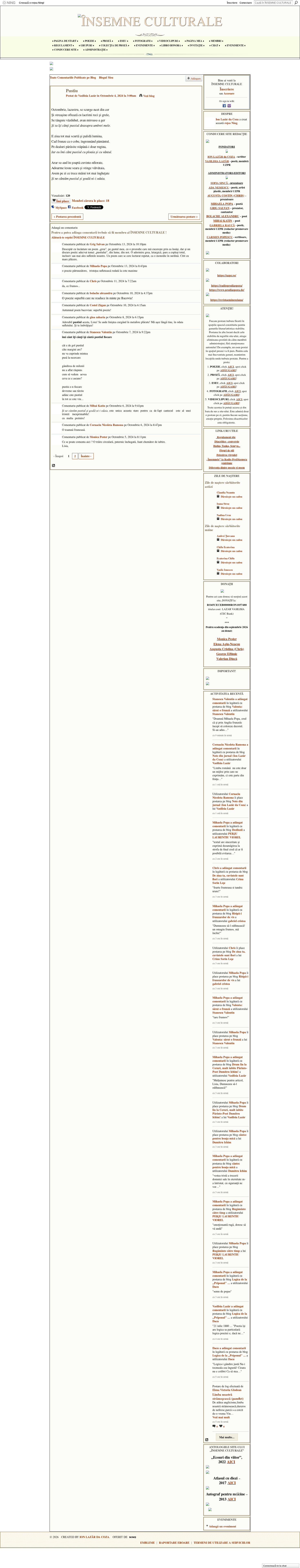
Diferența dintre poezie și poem (227, 467)
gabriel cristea (237, 921)
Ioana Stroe (223, 503)
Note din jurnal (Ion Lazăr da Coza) (229, 757)
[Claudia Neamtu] (210, 498)
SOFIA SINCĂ (219, 183)
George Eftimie (226, 653)
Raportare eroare (174, 1542)
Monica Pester (98, 437)
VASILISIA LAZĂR (217, 161)
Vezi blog (148, 96)
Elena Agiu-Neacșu (226, 644)
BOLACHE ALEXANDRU (222, 216)
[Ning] (8, 3)
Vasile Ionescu (225, 570)
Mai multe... (226, 1437)
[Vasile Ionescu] (210, 576)
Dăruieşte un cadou (231, 496)
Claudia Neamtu (226, 492)
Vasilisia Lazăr (87, 95)
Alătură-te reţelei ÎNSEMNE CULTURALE (78, 237)
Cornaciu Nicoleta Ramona (106, 425)
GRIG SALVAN (219, 208)
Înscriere (232, 2)
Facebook (77, 207)
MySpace (61, 207)
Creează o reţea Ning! (31, 2)
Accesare (229, 93)
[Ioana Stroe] (210, 510)
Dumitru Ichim (221, 1142)
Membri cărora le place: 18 (90, 200)
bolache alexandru (101, 293)
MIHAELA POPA (222, 204)
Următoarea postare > (184, 216)
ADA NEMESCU (219, 187)
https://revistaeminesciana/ (226, 300)
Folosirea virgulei (227, 455)
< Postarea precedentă (67, 216)
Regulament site (226, 437)
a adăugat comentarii (230, 746)
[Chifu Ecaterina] (210, 553)
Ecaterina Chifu (225, 558)
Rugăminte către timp (226, 1251)
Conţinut (54, 466)
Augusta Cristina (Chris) (227, 648)
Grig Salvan (97, 244)
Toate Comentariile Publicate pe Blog (73, 77)
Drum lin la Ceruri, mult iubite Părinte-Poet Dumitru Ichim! (229, 1068)
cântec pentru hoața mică (229, 1136)
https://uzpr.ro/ (226, 275)
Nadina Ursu (224, 515)
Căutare (296, 2)
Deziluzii (237, 830)
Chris (93, 281)
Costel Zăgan (98, 305)
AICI (231, 367)
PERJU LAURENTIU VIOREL (226, 835)
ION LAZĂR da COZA (221, 157)
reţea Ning (230, 123)
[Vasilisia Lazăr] (56, 99)
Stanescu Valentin (101, 332)
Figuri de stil (226, 450)
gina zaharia (97, 317)
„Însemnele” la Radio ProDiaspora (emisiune (226, 461)
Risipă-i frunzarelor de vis (227, 915)
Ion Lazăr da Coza (227, 119)
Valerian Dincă (226, 658)
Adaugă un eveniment (222, 1526)
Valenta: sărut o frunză (227, 708)
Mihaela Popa (98, 266)
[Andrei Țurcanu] (210, 542)
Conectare (246, 2)
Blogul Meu (106, 77)
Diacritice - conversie (226, 441)
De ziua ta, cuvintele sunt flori (228, 877)
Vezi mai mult (221, 1417)
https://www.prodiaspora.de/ (226, 290)
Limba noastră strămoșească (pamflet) (227, 1396)
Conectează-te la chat (275, 1566)
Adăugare (196, 78)
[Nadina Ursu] (210, 521)
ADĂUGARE (228, 370)
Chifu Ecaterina (225, 547)
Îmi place (62, 201)
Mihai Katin (97, 405)
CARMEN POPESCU (220, 237)
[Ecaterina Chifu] (210, 564)
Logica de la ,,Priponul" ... (229, 1281)
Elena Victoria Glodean (226, 1390)
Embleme (147, 1542)
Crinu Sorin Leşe (222, 959)
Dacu (215, 1286)
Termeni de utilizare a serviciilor (222, 1542)
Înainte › (86, 456)
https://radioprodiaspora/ (226, 285)
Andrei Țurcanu (226, 536)
